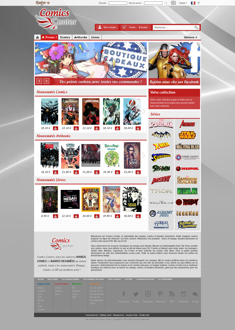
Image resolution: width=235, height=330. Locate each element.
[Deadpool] (187, 173)
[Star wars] (187, 140)
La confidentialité (165, 279)
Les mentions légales (70, 279)
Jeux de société (96, 288)
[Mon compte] (99, 28)
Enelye (108, 319)
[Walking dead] (187, 151)
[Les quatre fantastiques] (161, 218)
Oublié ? (183, 3)
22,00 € (128, 172)
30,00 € (128, 128)
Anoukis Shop (131, 315)
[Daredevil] (161, 184)
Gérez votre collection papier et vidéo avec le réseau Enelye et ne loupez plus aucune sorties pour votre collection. (172, 103)
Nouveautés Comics (52, 92)
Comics (58, 288)
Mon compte (110, 27)
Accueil (41, 279)
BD (73, 288)
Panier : (138, 27)
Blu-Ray (41, 300)
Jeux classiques (96, 300)
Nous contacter (114, 279)
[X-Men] (161, 151)
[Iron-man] (187, 218)
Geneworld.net (92, 315)
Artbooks (41, 291)
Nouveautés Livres (51, 180)
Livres (40, 294)
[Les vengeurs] (187, 128)
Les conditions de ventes (93, 279)
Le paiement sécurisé (145, 279)
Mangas (41, 288)
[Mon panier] (124, 28)
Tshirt (40, 306)
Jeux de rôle (95, 297)
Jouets (92, 303)
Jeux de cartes (96, 291)
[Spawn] (161, 173)
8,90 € (45, 216)
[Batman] (161, 140)
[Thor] (161, 196)
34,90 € (107, 172)
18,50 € (45, 128)
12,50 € (66, 216)
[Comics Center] (56, 30)
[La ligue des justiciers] (161, 229)
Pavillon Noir (144, 315)
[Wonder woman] (187, 229)
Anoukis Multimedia (141, 319)
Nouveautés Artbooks (53, 136)
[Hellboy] (187, 207)
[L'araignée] (161, 128)
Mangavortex (118, 315)
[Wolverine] (161, 207)
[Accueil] (37, 37)
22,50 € (66, 128)
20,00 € (87, 216)
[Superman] (161, 162)
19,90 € (107, 216)
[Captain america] (187, 162)
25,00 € (66, 172)
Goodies (41, 309)
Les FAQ (128, 279)
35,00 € (87, 172)
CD (39, 303)
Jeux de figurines (97, 294)
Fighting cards (105, 315)
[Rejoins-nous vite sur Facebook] (174, 85)
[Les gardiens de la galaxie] (187, 184)
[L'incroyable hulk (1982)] (187, 196)
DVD (39, 297)
